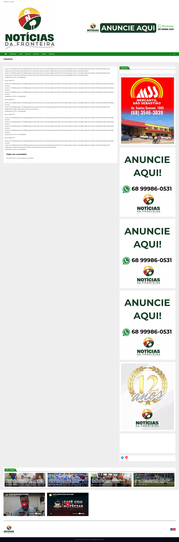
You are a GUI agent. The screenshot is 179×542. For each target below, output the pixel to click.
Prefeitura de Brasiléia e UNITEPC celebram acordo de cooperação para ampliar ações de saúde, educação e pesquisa (24, 482)
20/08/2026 (10, 484)
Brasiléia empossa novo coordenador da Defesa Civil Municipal (108, 481)
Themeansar (101, 539)
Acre (20, 54)
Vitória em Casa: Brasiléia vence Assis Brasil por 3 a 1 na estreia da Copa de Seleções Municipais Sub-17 (152, 482)
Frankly (17, 484)
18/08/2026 (96, 484)
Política (36, 54)
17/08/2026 (139, 484)
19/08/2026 (53, 484)
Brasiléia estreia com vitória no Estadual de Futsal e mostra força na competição (66, 481)
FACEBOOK (124, 68)
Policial (27, 54)
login (18, 158)
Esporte (51, 54)
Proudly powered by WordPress (81, 539)
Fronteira (13, 54)
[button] (174, 54)
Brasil (44, 54)
